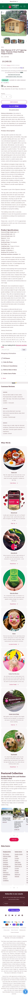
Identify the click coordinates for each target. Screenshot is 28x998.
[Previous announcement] (2, 1)
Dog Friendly (14, 754)
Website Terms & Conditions (6, 878)
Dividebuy (5, 864)
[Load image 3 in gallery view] (21, 41)
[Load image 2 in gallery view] (14, 41)
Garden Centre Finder (14, 714)
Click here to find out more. (14, 74)
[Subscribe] (23, 903)
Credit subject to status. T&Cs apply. (14, 76)
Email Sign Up (7, 866)
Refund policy (23, 927)
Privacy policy (7, 930)
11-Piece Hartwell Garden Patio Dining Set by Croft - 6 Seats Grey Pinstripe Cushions (18, 824)
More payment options (14, 109)
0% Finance (6, 854)
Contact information (15, 932)
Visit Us (13, 724)
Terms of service (14, 930)
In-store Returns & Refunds (17, 874)
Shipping (8, 65)
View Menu (13, 483)
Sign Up (13, 523)
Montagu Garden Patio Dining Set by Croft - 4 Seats (7, 819)
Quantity (3, 93)
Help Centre (5, 846)
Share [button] (4, 378)
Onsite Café (14, 472)
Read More (13, 563)
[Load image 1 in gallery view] (7, 41)
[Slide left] (1, 41)
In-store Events (13, 644)
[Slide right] (26, 41)
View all (14, 839)
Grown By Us (18, 866)
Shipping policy (22, 930)
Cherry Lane (8, 927)
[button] (3, 6)
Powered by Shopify (15, 927)
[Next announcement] (25, 1)
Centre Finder (13, 684)
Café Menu (18, 862)
